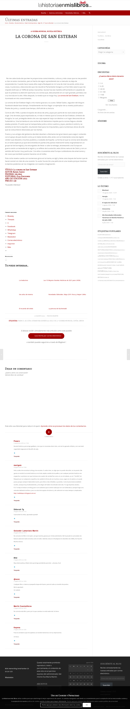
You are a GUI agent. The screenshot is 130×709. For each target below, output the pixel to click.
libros (105, 241)
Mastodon (9, 677)
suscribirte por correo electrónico (46, 335)
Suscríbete (101, 40)
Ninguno (103, 97)
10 (70, 677)
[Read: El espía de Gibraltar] (99, 203)
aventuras (106, 265)
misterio (110, 250)
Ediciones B (111, 262)
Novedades (108, 238)
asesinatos (110, 280)
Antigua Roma (112, 274)
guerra (115, 250)
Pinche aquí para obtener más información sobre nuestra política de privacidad (92, 701)
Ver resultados (111, 105)
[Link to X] (110, 5)
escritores (101, 235)
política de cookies (33, 701)
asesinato (102, 253)
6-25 (102, 86)
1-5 (101, 83)
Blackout (105, 190)
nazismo (104, 280)
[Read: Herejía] (99, 197)
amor (81, 321)
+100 (102, 95)
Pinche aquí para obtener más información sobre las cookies (61, 705)
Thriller (101, 244)
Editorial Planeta (115, 265)
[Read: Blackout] (99, 191)
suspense (117, 280)
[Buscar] (89, 12)
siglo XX (52, 321)
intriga (105, 262)
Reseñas (11, 23)
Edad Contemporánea (31, 23)
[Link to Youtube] (116, 5)
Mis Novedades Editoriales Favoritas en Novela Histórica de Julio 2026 (113, 217)
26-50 (102, 89)
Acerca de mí (102, 32)
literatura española (40, 321)
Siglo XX (40, 23)
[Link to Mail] (122, 5)
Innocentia (106, 209)
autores (109, 271)
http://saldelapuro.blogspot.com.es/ (25, 493)
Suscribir (103, 171)
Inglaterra (104, 247)
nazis (109, 241)
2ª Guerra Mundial (48, 23)
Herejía (104, 196)
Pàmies (107, 253)
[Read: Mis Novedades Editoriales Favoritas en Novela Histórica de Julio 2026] (99, 216)
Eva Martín (54, 316)
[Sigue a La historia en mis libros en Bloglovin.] (46, 354)
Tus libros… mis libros (104, 36)
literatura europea (115, 259)
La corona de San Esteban (68, 95)
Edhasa (111, 253)
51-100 (102, 92)
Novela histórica (19, 23)
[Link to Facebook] (119, 5)
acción (28, 321)
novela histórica (106, 256)
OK (87, 705)
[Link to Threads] (113, 5)
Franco (21, 321)
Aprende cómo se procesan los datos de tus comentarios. (63, 426)
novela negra (116, 241)
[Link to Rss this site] (125, 5)
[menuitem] (44, 12)
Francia (122, 280)
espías (75, 321)
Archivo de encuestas (106, 112)
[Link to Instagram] (107, 5)
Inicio (6, 23)
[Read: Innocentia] (99, 210)
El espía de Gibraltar (109, 203)
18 (73, 680)
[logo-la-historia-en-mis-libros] (65, 5)
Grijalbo (119, 250)
